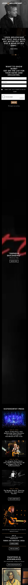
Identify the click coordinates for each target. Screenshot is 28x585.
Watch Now (14, 261)
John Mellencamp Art (14, 564)
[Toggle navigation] (25, 3)
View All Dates (14, 548)
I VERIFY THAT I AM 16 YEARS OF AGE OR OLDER (14, 91)
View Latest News (14, 499)
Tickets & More (14, 543)
